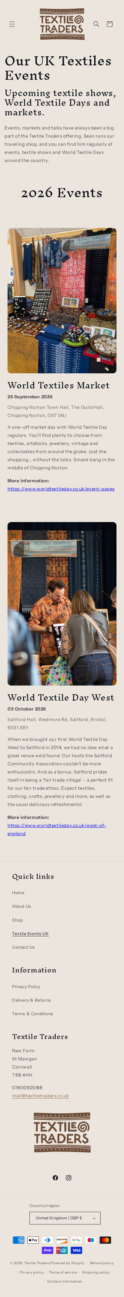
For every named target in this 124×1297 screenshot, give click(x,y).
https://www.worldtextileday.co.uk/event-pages (61, 489)
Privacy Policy (26, 986)
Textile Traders (37, 1263)
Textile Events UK (30, 933)
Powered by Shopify (68, 1263)
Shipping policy (96, 1272)
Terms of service (63, 1272)
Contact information (64, 1281)
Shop (17, 920)
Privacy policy (32, 1272)
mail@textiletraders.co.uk (40, 1096)
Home (18, 892)
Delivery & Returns (31, 1000)
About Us (21, 906)
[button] (12, 24)
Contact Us (23, 947)
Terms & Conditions (32, 1013)
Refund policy (102, 1263)
